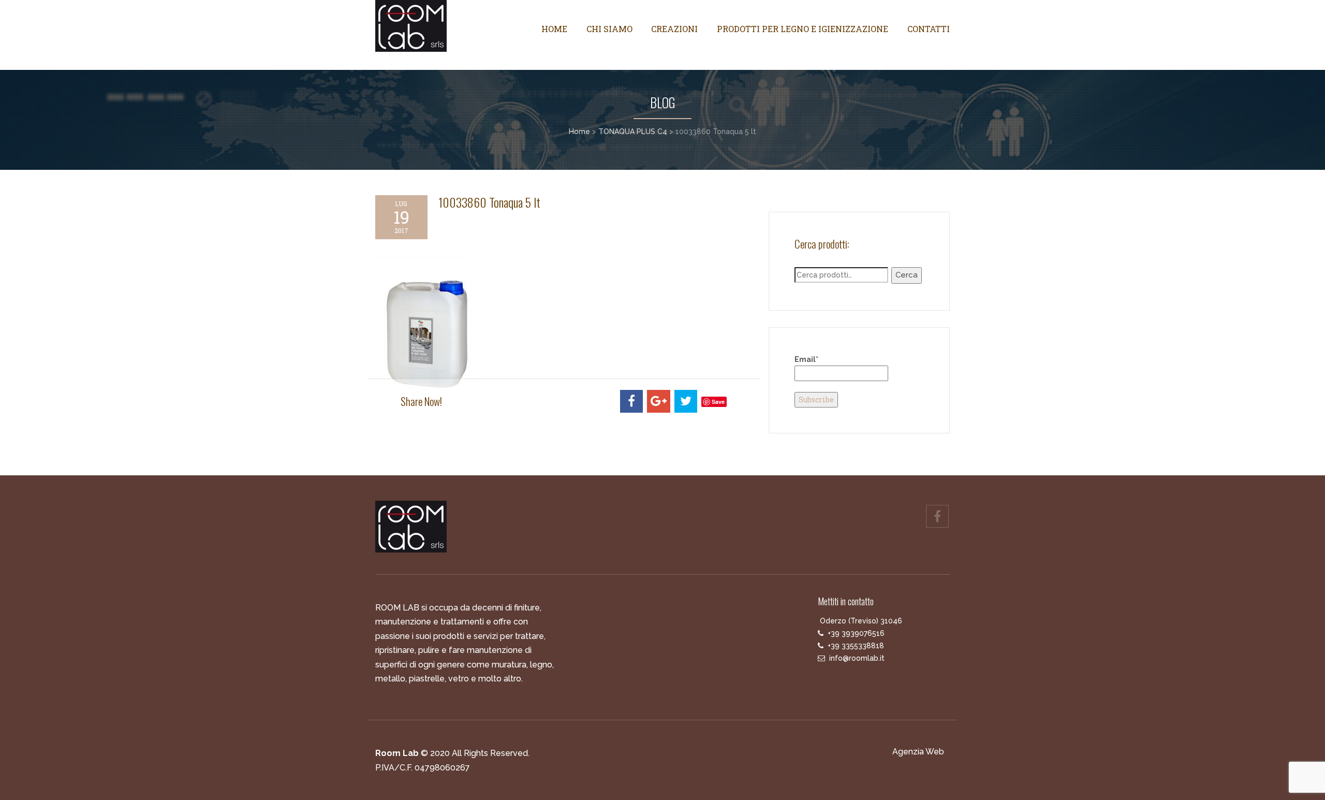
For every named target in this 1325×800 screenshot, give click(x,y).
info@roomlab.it (857, 658)
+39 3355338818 (856, 646)
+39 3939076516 (856, 633)
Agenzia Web (918, 752)
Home (554, 28)
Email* (806, 359)
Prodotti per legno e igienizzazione (802, 28)
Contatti (928, 28)
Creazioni (674, 28)
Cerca (906, 275)
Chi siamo (609, 28)
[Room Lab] (441, 26)
